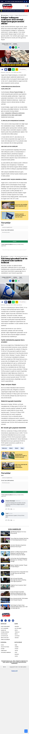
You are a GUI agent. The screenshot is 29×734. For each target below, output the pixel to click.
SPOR (16, 652)
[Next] (27, 10)
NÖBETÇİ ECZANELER (5, 639)
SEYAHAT (17, 637)
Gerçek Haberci (5, 15)
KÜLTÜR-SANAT (18, 628)
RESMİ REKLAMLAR (19, 1)
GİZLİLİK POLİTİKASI (5, 646)
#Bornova (4, 448)
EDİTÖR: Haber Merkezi (17, 304)
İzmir (20, 277)
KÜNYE (8, 1)
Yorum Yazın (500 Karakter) (7, 230)
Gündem (11, 15)
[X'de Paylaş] (9, 69)
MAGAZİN (17, 626)
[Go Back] (26, 731)
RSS (5, 667)
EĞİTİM (16, 630)
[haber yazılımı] (14, 671)
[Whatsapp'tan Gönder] (13, 69)
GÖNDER (14, 241)
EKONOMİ (17, 654)
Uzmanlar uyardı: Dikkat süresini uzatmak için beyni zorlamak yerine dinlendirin (15, 10)
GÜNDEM (16, 646)
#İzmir (10, 448)
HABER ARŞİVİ (4, 650)
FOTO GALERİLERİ (4, 628)
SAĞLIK (16, 656)
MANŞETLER (3, 630)
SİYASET (16, 648)
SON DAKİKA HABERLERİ (6, 652)
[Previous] (25, 10)
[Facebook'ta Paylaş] (5, 69)
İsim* (2, 225)
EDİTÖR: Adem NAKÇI (17, 72)
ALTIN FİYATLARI (4, 635)
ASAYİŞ (16, 650)
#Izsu (22, 448)
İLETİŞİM (12, 1)
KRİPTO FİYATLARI (4, 637)
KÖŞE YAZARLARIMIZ (5, 626)
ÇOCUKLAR (17, 635)
